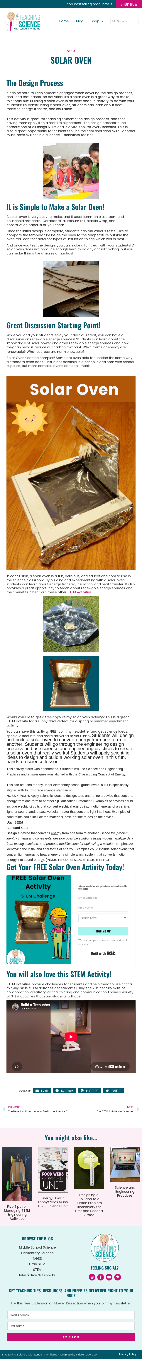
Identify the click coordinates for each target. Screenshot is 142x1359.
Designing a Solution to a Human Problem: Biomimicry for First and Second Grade (89, 1205)
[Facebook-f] (100, 1277)
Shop (95, 21)
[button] (42, 1090)
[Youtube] (109, 1277)
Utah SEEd (37, 1264)
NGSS (37, 1258)
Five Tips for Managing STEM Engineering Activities (17, 1212)
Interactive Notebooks (37, 1275)
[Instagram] (92, 1277)
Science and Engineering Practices (125, 1191)
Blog (79, 21)
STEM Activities (79, 592)
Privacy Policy (127, 1354)
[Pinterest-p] (117, 1277)
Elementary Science (37, 1253)
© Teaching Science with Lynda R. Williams (29, 1354)
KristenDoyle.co (86, 1354)
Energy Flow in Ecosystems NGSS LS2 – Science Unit (53, 1202)
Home (64, 21)
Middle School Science (37, 1247)
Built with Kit (103, 953)
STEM (71, 51)
